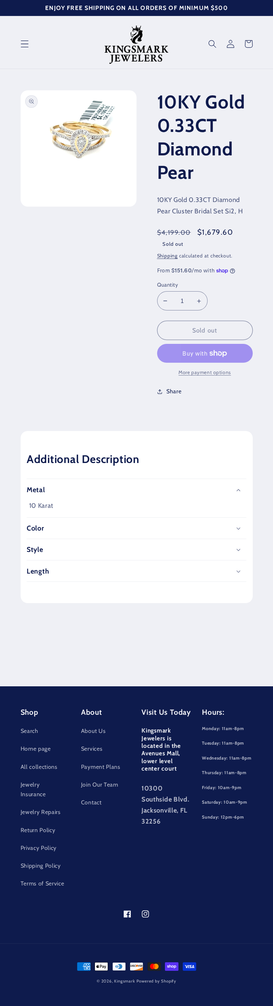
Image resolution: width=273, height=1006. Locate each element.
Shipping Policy (41, 865)
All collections (39, 766)
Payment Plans (101, 766)
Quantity (167, 285)
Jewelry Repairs (41, 811)
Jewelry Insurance (33, 789)
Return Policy (38, 830)
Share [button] (173, 391)
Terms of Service (42, 883)
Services (92, 748)
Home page (36, 748)
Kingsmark (124, 981)
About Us (93, 730)
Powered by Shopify (156, 981)
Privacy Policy (39, 847)
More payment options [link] (204, 372)
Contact (91, 802)
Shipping (167, 256)
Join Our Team (99, 784)
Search (29, 730)
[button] (25, 44)
